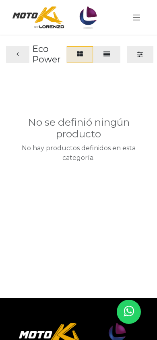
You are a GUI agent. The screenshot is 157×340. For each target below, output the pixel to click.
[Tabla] (79, 54)
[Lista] (106, 54)
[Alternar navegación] (136, 17)
